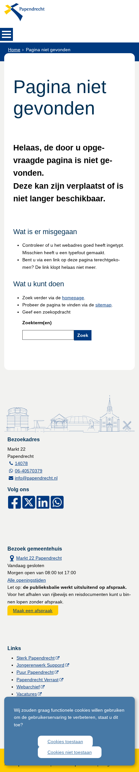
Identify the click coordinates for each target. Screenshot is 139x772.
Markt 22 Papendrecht (34, 557)
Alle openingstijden (26, 580)
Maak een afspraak (32, 610)
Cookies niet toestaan (70, 752)
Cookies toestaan (65, 741)
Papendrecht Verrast (37, 679)
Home (14, 49)
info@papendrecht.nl (36, 478)
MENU (6, 34)
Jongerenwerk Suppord (40, 665)
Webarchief (28, 686)
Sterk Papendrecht (35, 657)
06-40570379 (28, 470)
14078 (21, 463)
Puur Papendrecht (35, 672)
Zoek (82, 335)
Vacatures (26, 693)
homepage (73, 297)
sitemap (103, 304)
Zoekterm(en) (37, 322)
